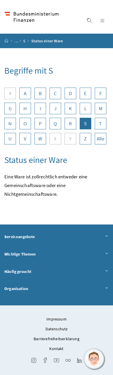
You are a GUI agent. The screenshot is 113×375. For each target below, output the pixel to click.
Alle (100, 138)
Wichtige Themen (20, 254)
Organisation (16, 288)
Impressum (56, 319)
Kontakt (56, 348)
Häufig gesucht (17, 271)
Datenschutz (56, 328)
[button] (94, 359)
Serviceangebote (19, 236)
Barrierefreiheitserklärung (56, 338)
